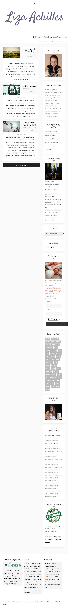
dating (55, 347)
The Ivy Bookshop (33, 569)
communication (55, 344)
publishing (56, 371)
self (47, 377)
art (52, 338)
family (60, 350)
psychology (49, 371)
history (53, 356)
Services (49, 584)
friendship (58, 353)
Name (48, 302)
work (52, 386)
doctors (48, 350)
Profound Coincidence (30, 123)
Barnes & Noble (36, 574)
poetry (53, 368)
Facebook (35, 602)
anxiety (47, 338)
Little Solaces (29, 86)
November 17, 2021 (28, 88)
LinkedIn (50, 602)
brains (52, 341)
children (58, 341)
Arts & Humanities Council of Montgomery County (12, 581)
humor (58, 356)
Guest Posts (48, 138)
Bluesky (45, 602)
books (47, 341)
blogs (56, 338)
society (59, 377)
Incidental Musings (50, 142)
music (55, 362)
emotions (54, 350)
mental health (49, 362)
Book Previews (21, 61)
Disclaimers (24, 602)
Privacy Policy (53, 320)
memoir (58, 359)
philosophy (54, 365)
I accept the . (54, 319)
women (47, 386)
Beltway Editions (36, 571)
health (47, 356)
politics (58, 368)
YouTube (41, 602)
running (53, 374)
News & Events (49, 146)
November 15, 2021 (28, 127)
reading (48, 374)
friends (52, 353)
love (53, 359)
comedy (48, 344)
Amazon (26, 574)
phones (48, 368)
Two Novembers (49, 383)
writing (48, 389)
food (47, 353)
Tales (46, 149)
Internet (48, 359)
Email (48, 310)
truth (58, 380)
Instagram (29, 602)
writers (58, 386)
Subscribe (31, 584)
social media (53, 377)
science (59, 374)
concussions (49, 347)
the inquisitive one (50, 380)
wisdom (57, 383)
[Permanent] (11, 58)
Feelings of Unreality (30, 50)
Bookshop (27, 571)
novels (47, 365)
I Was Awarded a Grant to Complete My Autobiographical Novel (53, 438)
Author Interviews (50, 131)
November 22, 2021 (28, 54)
